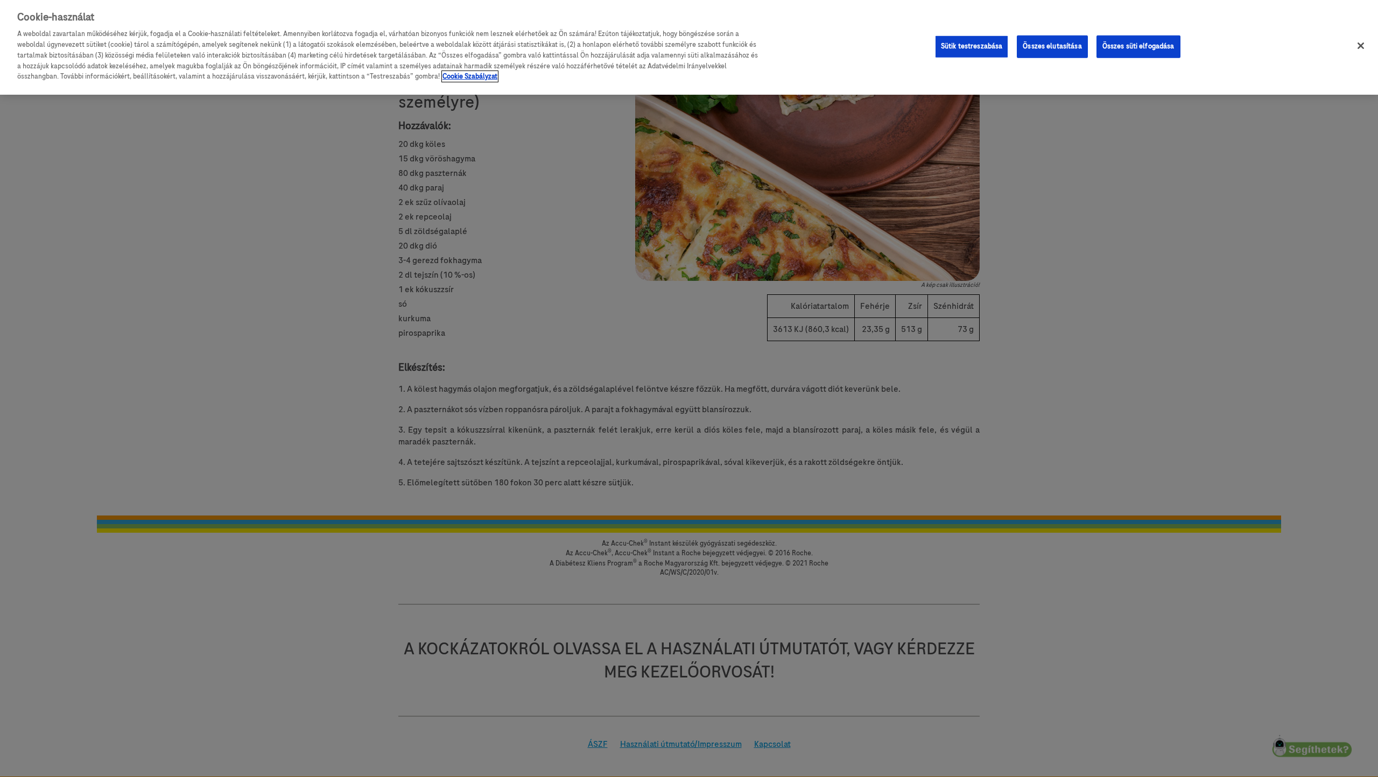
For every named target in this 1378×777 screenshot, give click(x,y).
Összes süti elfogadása (1138, 46)
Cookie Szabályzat (469, 76)
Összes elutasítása (1052, 46)
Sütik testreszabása (971, 46)
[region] (689, 47)
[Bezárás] (1361, 46)
